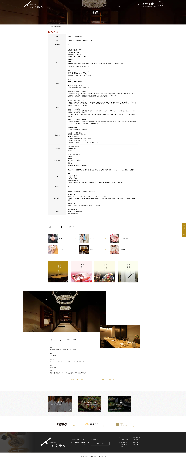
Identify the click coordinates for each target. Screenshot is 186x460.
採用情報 (55, 26)
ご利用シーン (123, 444)
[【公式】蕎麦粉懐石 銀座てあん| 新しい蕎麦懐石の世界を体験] (33, 7)
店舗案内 (135, 439)
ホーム (50, 26)
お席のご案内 (123, 442)
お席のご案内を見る (77, 380)
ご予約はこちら (100, 443)
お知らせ (135, 444)
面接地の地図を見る (73, 213)
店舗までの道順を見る (109, 380)
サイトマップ (136, 447)
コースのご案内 (123, 439)
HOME (121, 437)
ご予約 (121, 447)
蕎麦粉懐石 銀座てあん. (87, 456)
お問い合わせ (136, 437)
